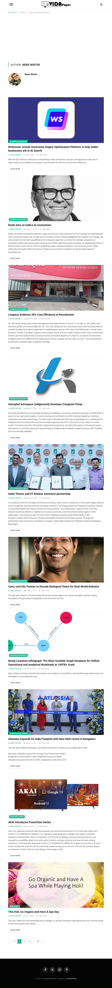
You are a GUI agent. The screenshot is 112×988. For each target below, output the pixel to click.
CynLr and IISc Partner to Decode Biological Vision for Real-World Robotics (53, 586)
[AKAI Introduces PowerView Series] (56, 795)
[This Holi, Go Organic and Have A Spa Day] (56, 885)
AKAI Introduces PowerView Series (29, 822)
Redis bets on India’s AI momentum (29, 225)
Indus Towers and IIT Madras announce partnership (39, 493)
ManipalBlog (71, 978)
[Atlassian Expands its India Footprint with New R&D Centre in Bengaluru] (56, 712)
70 (38, 941)
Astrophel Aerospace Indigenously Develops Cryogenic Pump (45, 404)
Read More (15, 169)
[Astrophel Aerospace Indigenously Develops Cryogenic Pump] (56, 377)
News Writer (31, 74)
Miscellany (14, 906)
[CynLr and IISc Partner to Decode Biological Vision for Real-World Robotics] (56, 560)
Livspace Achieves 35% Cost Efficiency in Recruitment (41, 314)
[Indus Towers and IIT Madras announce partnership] (56, 467)
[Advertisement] (56, 37)
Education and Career (18, 488)
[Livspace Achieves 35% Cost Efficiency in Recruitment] (56, 288)
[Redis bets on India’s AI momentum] (56, 198)
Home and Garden (17, 816)
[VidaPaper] (56, 4)
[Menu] (11, 4)
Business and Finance (18, 141)
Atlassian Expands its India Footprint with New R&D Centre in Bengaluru (51, 739)
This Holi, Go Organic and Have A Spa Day (33, 911)
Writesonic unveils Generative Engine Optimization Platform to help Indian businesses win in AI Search (53, 148)
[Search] (101, 4)
